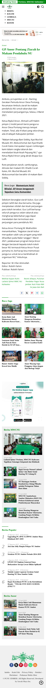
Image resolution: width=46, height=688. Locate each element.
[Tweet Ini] (27, 293)
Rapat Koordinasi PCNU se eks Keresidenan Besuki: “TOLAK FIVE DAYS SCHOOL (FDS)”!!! (25, 584)
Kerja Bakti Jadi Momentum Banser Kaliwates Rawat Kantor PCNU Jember (11, 319)
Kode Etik (16, 672)
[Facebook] (11, 665)
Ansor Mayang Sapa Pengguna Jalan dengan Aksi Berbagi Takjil (34, 366)
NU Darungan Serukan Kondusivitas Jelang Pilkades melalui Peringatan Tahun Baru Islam (30, 485)
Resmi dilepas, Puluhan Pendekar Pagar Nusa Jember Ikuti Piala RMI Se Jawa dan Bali (34, 281)
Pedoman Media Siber (28, 675)
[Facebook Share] (22, 293)
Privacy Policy (27, 672)
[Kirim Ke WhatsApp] (42, 293)
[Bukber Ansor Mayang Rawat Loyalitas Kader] (34, 332)
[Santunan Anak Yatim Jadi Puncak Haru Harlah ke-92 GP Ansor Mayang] (11, 332)
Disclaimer (13, 675)
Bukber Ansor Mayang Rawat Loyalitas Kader (33, 341)
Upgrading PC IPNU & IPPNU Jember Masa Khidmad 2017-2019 (25, 538)
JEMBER (13, 679)
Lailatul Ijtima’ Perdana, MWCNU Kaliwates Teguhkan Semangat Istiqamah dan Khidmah (21, 461)
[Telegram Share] (37, 293)
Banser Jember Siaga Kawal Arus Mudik (10, 365)
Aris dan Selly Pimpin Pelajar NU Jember (24, 546)
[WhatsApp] (30, 665)
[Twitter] (16, 665)
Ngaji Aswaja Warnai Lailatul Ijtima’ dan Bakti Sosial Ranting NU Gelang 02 (30, 472)
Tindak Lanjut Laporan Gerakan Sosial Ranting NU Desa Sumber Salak (23, 573)
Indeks (7, 672)
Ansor (4, 45)
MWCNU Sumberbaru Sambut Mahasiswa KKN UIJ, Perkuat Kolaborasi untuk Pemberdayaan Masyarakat (30, 499)
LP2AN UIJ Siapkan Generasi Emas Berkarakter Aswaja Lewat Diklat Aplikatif (24, 563)
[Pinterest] (21, 665)
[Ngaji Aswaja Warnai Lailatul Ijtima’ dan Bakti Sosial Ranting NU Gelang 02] (10, 471)
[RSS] (35, 665)
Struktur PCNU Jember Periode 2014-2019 (24, 554)
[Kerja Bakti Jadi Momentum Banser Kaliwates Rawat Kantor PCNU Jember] (11, 309)
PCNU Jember (11, 57)
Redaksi (38, 672)
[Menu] (3, 7)
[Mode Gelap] (38, 7)
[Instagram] (26, 665)
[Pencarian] (42, 7)
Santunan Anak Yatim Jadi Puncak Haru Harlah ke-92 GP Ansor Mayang (11, 342)
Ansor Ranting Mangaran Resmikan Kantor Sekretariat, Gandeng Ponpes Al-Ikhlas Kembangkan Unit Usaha (33, 319)
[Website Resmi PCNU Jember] (9, 7)
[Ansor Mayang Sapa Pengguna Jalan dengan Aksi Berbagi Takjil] (34, 356)
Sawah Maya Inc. (24, 681)
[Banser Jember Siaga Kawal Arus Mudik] (11, 356)
